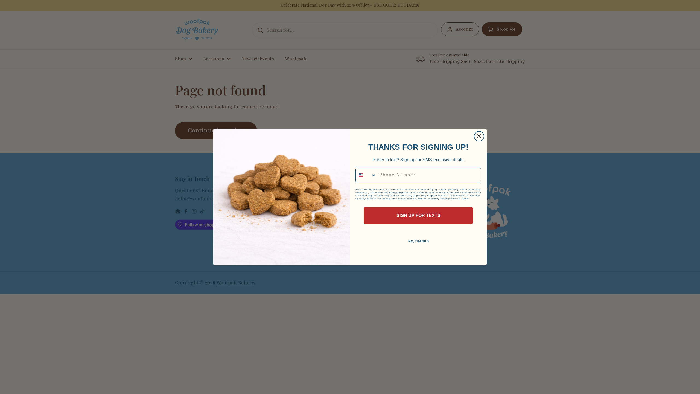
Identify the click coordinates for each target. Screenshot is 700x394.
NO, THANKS (418, 241)
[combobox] (366, 175)
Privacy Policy (449, 198)
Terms (465, 198)
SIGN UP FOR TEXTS (418, 215)
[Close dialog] (479, 136)
